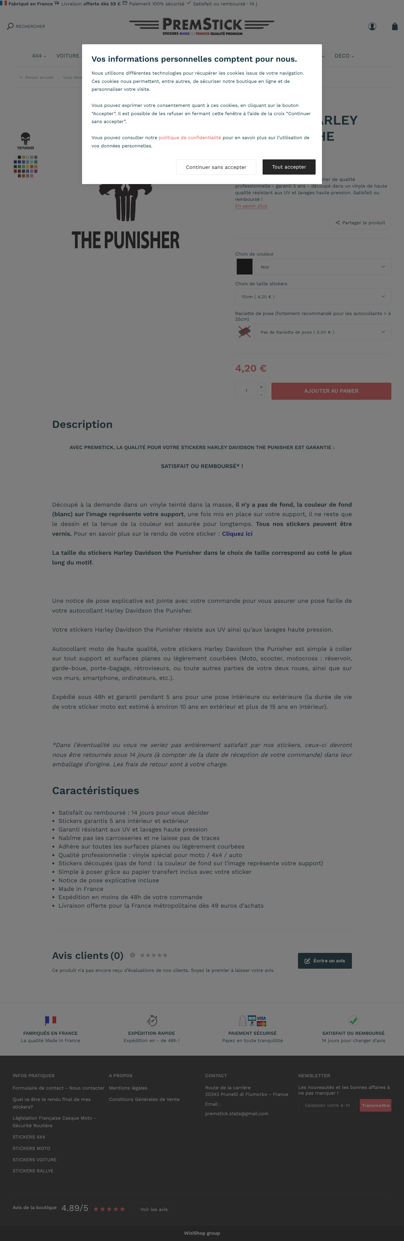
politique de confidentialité (190, 137)
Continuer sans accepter (216, 167)
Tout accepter (289, 167)
